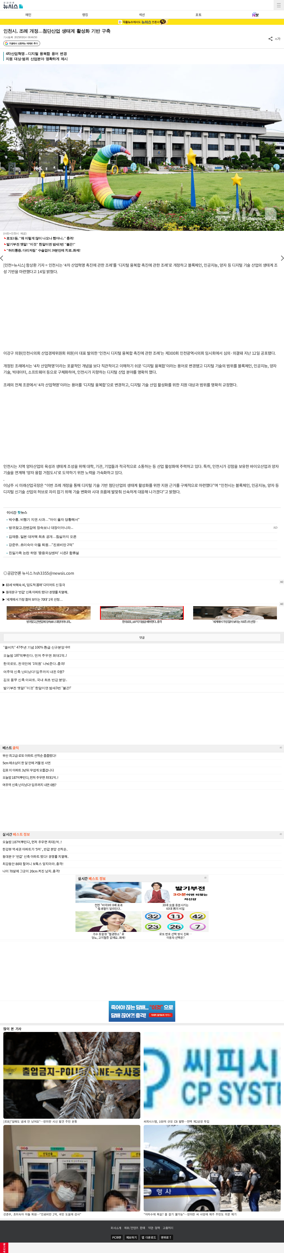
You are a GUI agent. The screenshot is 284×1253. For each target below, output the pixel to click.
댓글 (142, 637)
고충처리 (168, 1228)
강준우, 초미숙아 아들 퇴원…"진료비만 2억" (41, 545)
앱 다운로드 (149, 1237)
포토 (198, 14)
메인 (28, 14)
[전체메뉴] (279, 5)
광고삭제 (4, 1248)
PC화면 (116, 1237)
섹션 (142, 14)
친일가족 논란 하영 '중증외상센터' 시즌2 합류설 (44, 553)
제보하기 (131, 1237)
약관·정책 (154, 1228)
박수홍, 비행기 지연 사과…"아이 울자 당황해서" (44, 519)
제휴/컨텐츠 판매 (134, 1228)
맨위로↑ (166, 1237)
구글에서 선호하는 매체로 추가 (23, 43)
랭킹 (85, 14)
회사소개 (116, 1228)
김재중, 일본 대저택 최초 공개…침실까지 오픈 (43, 536)
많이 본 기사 (12, 1028)
